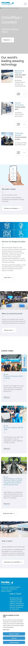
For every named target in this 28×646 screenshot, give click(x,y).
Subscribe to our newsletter (12, 562)
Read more (7, 40)
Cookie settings (14, 642)
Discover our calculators (11, 208)
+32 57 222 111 (4, 589)
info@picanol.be (13, 589)
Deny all (14, 638)
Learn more (6, 629)
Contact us (9, 591)
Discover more (8, 330)
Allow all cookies (14, 634)
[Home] (7, 3)
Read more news (8, 513)
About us (3, 591)
